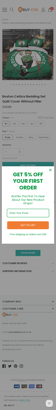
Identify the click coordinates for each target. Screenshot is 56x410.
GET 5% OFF (28, 225)
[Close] (50, 170)
